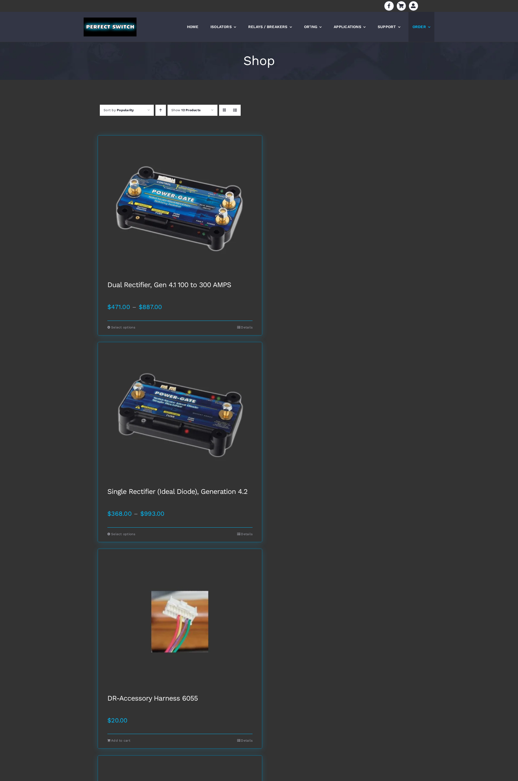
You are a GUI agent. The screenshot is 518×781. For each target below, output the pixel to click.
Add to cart (120, 740)
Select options (123, 327)
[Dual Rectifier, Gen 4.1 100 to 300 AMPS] (180, 208)
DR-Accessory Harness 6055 (152, 698)
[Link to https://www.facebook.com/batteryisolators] (389, 6)
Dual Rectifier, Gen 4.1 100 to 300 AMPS (169, 285)
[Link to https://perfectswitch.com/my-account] (413, 6)
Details (247, 327)
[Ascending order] (160, 110)
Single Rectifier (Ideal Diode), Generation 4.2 (177, 491)
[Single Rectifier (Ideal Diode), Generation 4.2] (180, 415)
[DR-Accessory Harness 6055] (180, 621)
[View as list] (235, 110)
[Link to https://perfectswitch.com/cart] (401, 6)
